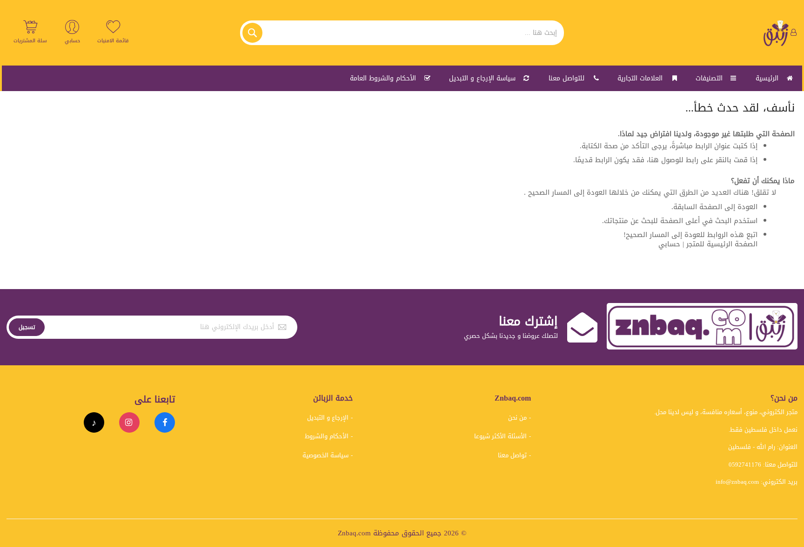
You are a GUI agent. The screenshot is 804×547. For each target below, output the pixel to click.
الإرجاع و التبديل (327, 417)
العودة (747, 206)
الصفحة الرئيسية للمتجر (721, 243)
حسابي (669, 243)
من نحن (517, 417)
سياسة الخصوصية (325, 455)
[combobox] (402, 33)
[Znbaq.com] (777, 33)
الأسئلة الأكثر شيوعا (500, 436)
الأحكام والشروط (326, 436)
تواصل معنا (512, 455)
